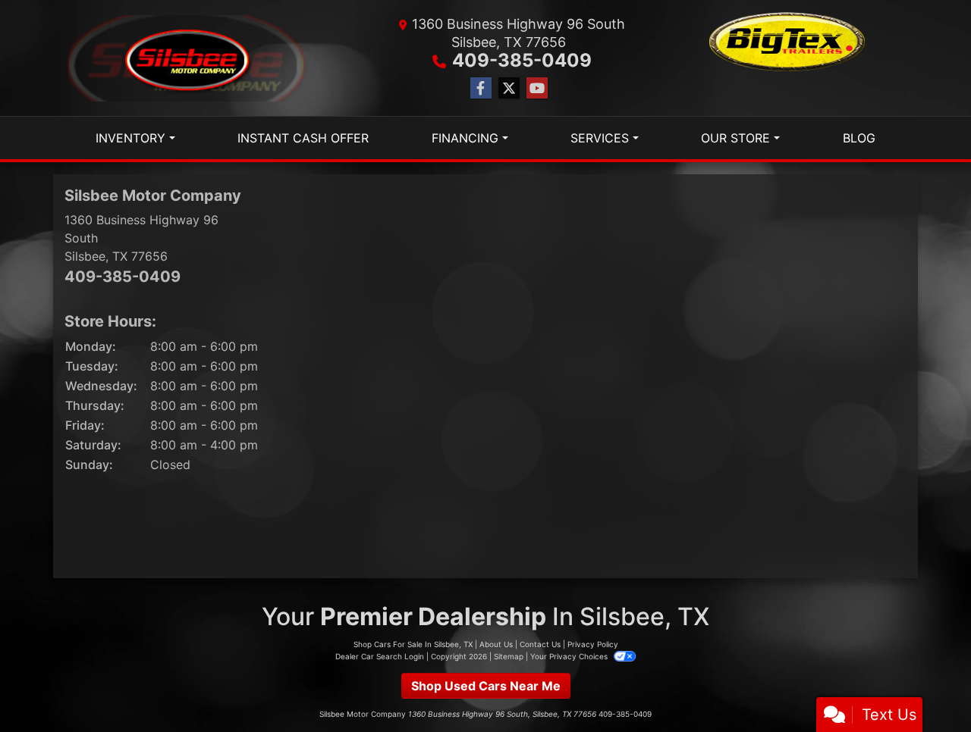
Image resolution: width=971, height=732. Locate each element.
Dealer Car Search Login (379, 656)
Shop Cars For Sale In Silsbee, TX (413, 644)
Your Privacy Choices (570, 656)
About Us (496, 644)
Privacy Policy (592, 644)
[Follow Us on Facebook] (481, 88)
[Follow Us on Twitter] (509, 88)
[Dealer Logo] (186, 58)
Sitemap (508, 656)
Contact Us (540, 644)
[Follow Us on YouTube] (537, 88)
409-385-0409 (522, 60)
